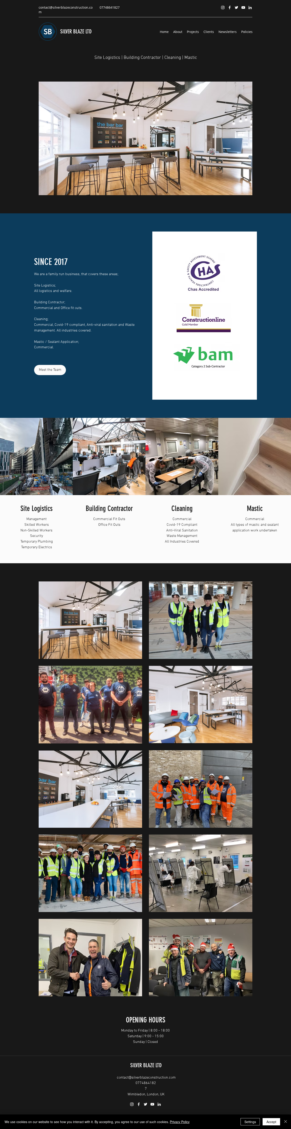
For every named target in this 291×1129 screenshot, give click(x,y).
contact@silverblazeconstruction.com (146, 1077)
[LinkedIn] (250, 7)
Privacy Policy (180, 1121)
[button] (166, 138)
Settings (250, 1121)
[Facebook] (229, 7)
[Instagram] (223, 7)
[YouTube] (243, 7)
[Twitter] (236, 7)
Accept (271, 1121)
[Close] (285, 1121)
